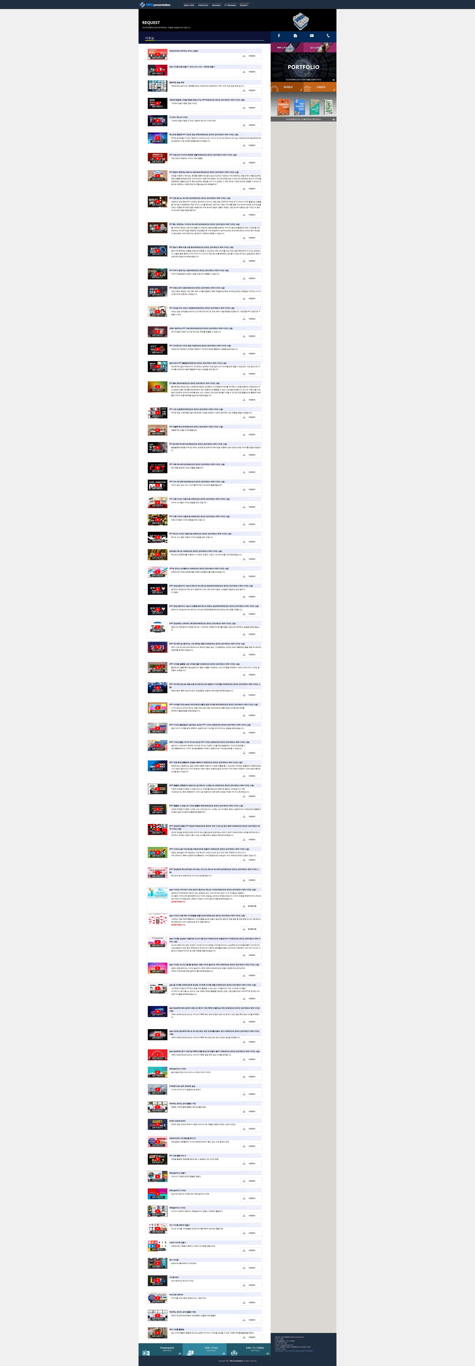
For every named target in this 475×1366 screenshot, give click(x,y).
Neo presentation (237, 1361)
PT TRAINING (230, 5)
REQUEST (244, 5)
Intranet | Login (280, 1349)
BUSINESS (216, 5)
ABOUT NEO (189, 5)
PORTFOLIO (203, 5)
